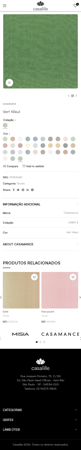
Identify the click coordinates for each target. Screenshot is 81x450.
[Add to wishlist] (34, 277)
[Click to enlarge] (9, 82)
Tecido (21, 183)
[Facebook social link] (14, 189)
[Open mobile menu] (4, 5)
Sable (5, 311)
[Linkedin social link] (27, 189)
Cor (6, 133)
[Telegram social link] (32, 189)
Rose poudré (47, 311)
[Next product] (76, 96)
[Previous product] (69, 96)
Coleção (9, 119)
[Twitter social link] (18, 189)
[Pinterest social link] (23, 189)
